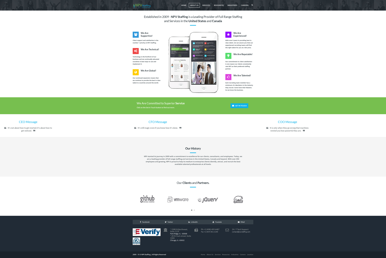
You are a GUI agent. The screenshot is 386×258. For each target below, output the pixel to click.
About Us (194, 5)
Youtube (218, 222)
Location (250, 254)
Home (183, 5)
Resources (219, 5)
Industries (232, 5)
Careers (244, 5)
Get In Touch (241, 106)
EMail (243, 222)
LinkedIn (194, 222)
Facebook (146, 222)
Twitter (170, 222)
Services (206, 5)
